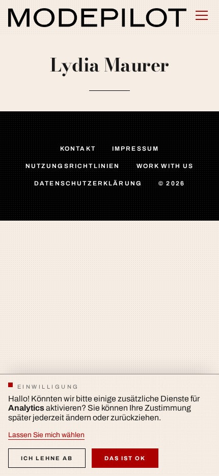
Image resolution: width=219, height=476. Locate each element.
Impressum (135, 148)
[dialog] (109, 425)
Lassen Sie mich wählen (46, 435)
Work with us (165, 166)
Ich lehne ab (47, 458)
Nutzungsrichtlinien (72, 166)
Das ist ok (125, 458)
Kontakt (78, 148)
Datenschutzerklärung (88, 183)
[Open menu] (202, 15)
